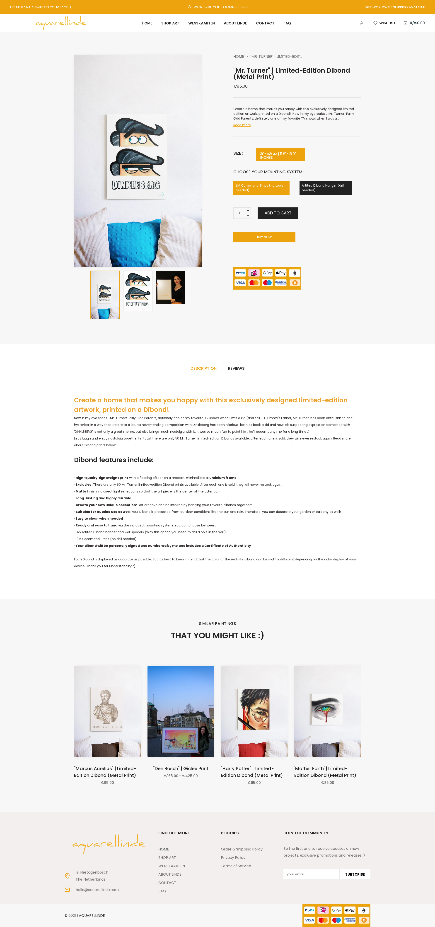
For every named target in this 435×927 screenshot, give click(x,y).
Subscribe (355, 874)
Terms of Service (236, 866)
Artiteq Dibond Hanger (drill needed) (323, 187)
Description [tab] (204, 368)
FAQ (162, 891)
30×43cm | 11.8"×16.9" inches (278, 155)
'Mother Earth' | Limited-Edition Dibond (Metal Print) (325, 771)
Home (238, 56)
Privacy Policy (233, 857)
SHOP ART (167, 857)
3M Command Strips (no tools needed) (259, 187)
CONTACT (167, 882)
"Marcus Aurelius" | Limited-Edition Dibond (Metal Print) (105, 771)
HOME (163, 849)
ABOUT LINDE (169, 874)
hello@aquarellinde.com (97, 890)
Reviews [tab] (236, 368)
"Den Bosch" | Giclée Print (180, 768)
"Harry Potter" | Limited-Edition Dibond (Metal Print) (252, 771)
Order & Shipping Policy (242, 849)
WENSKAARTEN (171, 866)
